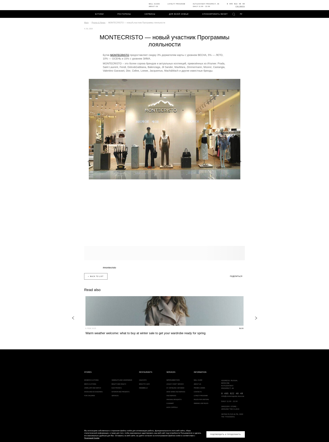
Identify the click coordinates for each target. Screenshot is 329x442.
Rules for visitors (201, 399)
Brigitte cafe (144, 384)
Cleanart (170, 403)
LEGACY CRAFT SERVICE (175, 384)
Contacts (198, 392)
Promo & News (199, 388)
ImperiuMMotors (173, 380)
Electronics (117, 388)
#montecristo (109, 267)
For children (89, 395)
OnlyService (171, 395)
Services (115, 395)
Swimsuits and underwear (122, 380)
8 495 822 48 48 (236, 4)
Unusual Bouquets (173, 399)
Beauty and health (119, 384)
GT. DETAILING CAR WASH (175, 388)
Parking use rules (201, 403)
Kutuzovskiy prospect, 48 (206, 4)
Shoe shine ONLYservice (175, 392)
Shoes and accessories (93, 392)
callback (240, 6)
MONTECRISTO (119, 55)
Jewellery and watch (92, 388)
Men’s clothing (90, 384)
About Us (153, 6)
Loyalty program (176, 4)
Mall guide (154, 4)
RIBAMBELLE (143, 388)
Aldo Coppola (171, 407)
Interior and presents (120, 392)
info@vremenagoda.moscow (232, 396)
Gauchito (143, 380)
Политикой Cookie (91, 438)
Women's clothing (91, 380)
